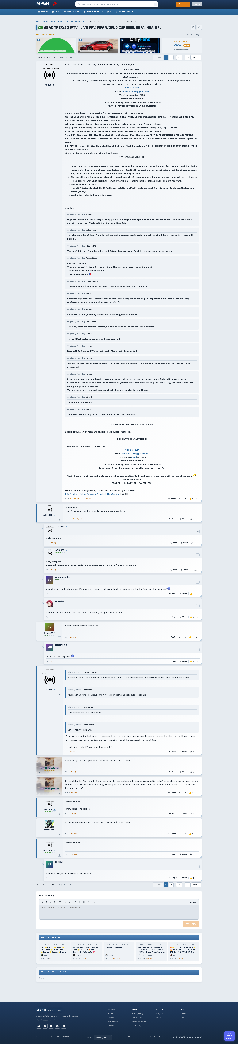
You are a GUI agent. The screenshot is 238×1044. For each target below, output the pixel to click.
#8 (47, 661)
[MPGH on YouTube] (51, 1026)
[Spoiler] (84, 902)
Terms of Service (139, 1022)
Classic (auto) (101, 1038)
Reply (173, 498)
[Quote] (60, 902)
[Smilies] (94, 902)
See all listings (194, 35)
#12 (66, 813)
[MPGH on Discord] (38, 1026)
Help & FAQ (136, 1026)
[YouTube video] (88, 902)
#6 (47, 617)
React (195, 519)
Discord (184, 1013)
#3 (47, 543)
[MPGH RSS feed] (63, 1026)
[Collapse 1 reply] (42, 653)
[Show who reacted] (196, 498)
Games (111, 1017)
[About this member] (59, 89)
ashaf (134, 457)
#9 (66, 751)
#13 (66, 834)
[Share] (199, 27)
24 (179, 57)
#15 (47, 878)
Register (183, 4)
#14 (66, 854)
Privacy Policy (137, 1013)
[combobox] (116, 4)
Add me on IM (132, 87)
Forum (45, 21)
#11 (66, 793)
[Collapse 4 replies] (42, 572)
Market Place (57, 21)
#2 (66, 519)
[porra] (55, 4)
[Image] (79, 902)
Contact (184, 1017)
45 (188, 57)
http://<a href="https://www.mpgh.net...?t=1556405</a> (92, 494)
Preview (192, 902)
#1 (66, 498)
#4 (47, 570)
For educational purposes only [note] (187, 1036)
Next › (196, 57)
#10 (66, 772)
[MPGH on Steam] (57, 1026)
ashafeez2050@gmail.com (135, 91)
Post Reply (191, 924)
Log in (197, 4)
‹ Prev (158, 57)
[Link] (75, 902)
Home (38, 21)
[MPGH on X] (45, 1026)
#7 (66, 637)
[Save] (193, 27)
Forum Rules (137, 1017)
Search (111, 1026)
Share (184, 498)
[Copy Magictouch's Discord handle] (39, 772)
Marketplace (113, 1022)
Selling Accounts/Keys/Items (76, 21)
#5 (47, 594)
